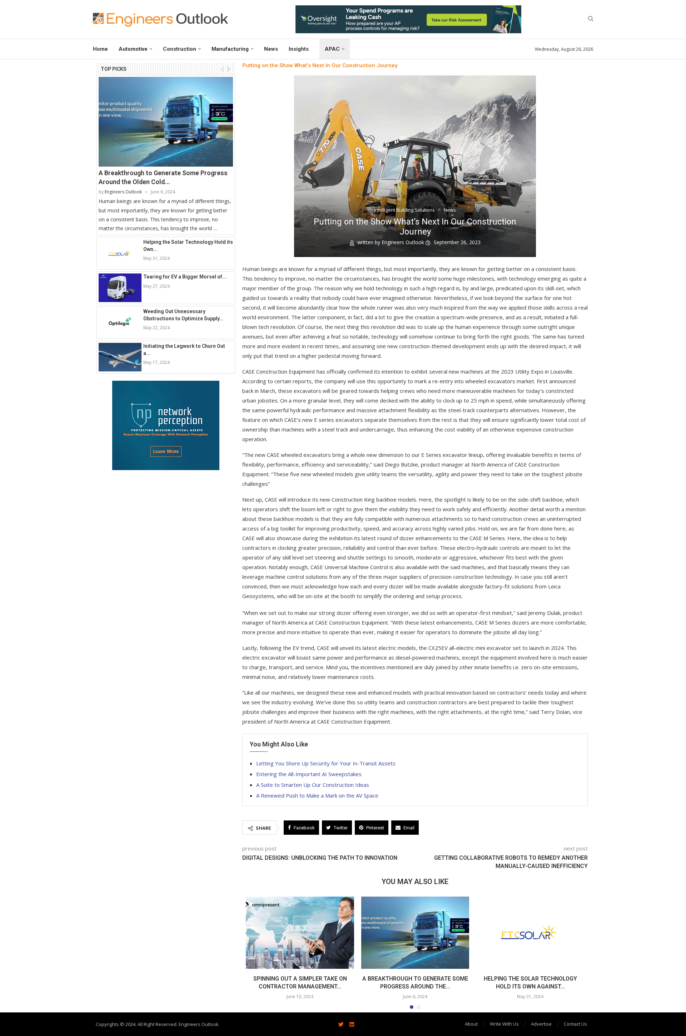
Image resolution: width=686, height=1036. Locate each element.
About (471, 1024)
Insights (299, 49)
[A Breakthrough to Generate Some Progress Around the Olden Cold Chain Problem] (166, 122)
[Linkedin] (351, 1024)
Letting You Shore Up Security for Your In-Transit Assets (326, 763)
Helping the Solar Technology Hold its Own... (188, 245)
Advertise (541, 1024)
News (271, 49)
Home (100, 49)
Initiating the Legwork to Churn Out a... (184, 349)
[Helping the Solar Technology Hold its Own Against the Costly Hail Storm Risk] (120, 253)
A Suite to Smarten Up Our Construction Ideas (312, 784)
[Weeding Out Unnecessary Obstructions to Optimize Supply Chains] (120, 322)
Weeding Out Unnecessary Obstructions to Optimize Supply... (183, 315)
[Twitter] (340, 1024)
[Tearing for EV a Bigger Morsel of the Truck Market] (120, 287)
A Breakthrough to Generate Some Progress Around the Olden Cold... (163, 177)
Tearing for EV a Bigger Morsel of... (185, 277)
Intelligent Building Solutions (404, 210)
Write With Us (504, 1024)
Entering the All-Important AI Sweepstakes (309, 774)
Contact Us (575, 1024)
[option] (408, 19)
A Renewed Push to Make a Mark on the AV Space (317, 795)
